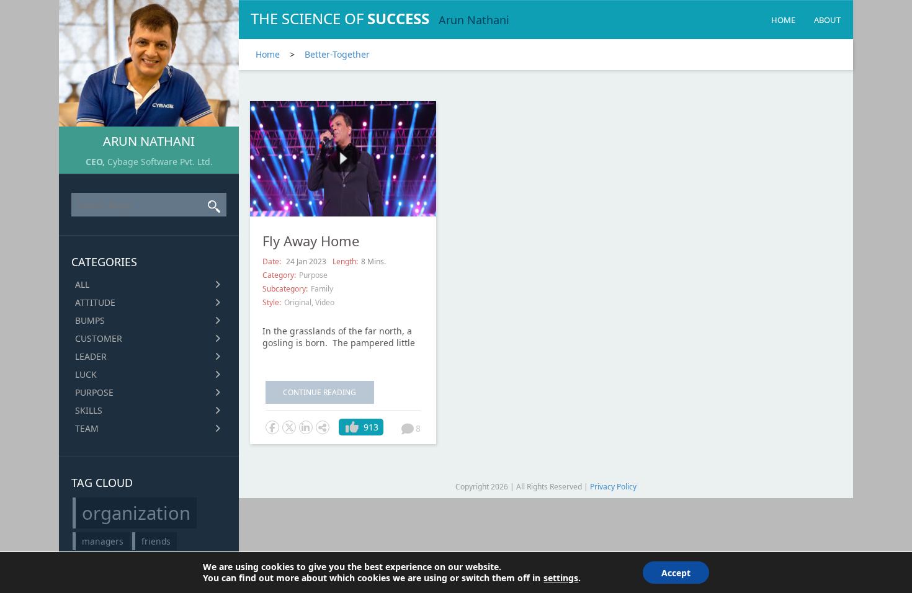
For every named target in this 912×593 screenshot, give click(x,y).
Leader (91, 356)
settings (560, 578)
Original (297, 302)
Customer (98, 338)
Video (324, 302)
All (82, 284)
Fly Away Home (310, 240)
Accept (676, 573)
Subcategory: (285, 288)
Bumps (90, 320)
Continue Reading (319, 392)
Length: (345, 261)
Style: (271, 302)
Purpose (94, 392)
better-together (337, 54)
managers (102, 541)
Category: (279, 275)
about (827, 19)
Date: (272, 261)
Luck (86, 374)
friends (156, 541)
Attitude (95, 302)
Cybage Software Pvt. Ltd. (160, 161)
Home (783, 19)
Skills (88, 410)
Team (87, 428)
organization (136, 513)
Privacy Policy (613, 486)
